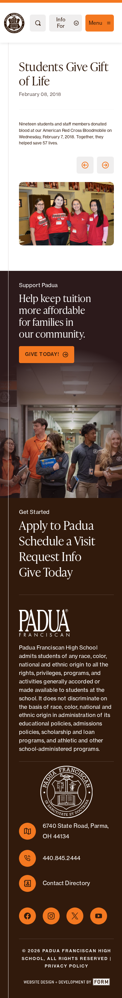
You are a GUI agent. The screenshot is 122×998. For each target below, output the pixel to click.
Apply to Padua (56, 525)
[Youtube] (98, 915)
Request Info (50, 556)
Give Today (46, 571)
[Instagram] (51, 915)
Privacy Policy (66, 966)
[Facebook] (27, 915)
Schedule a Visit (57, 540)
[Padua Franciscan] (8, 23)
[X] (74, 915)
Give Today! (42, 354)
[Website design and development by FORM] (66, 983)
